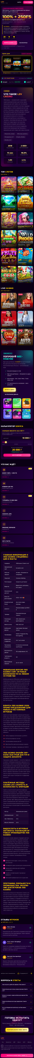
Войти (19, 2)
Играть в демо (9, 389)
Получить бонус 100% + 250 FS (17, 1029)
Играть (25, 1053)
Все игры (4, 174)
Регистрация (28, 2)
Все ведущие (5, 290)
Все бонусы (23, 42)
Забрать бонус (9, 42)
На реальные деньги (11, 394)
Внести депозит (17, 455)
